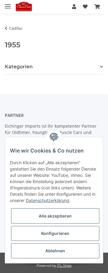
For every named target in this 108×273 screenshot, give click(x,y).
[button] (74, 7)
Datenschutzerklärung (47, 200)
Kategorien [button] (19, 67)
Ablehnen (55, 250)
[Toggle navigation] (8, 3)
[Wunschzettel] (85, 7)
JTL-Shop (64, 265)
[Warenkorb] (97, 7)
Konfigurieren (55, 233)
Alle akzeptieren (55, 215)
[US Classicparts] (24, 6)
